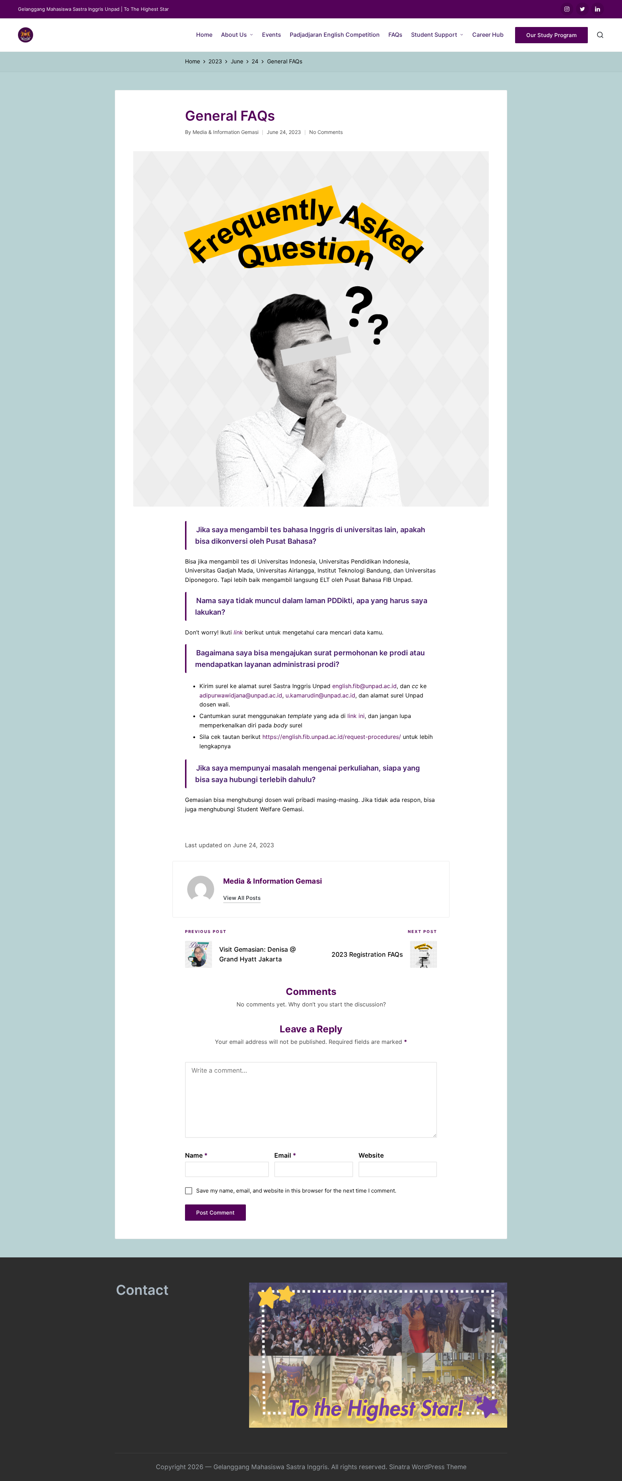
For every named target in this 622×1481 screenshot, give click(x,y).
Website (371, 1155)
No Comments (326, 132)
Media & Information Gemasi (272, 881)
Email (285, 1155)
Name (196, 1155)
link (238, 632)
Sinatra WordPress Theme (427, 1467)
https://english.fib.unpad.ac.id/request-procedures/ (331, 736)
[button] (551, 35)
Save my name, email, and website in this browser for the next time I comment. (296, 1190)
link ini (356, 715)
